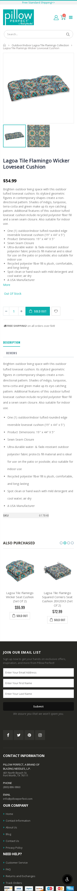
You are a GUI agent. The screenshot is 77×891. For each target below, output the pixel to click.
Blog (8, 834)
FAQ (8, 869)
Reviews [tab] (11, 353)
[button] (61, 542)
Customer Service (17, 862)
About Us (11, 827)
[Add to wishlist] (56, 311)
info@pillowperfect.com (17, 799)
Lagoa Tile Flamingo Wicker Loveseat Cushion (36, 163)
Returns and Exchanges (20, 876)
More (6, 285)
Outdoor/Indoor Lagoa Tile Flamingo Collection (40, 45)
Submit (38, 706)
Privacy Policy (14, 847)
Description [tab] (11, 342)
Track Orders (14, 883)
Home (4, 45)
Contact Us (12, 841)
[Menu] (70, 17)
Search (67, 34)
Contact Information (18, 820)
